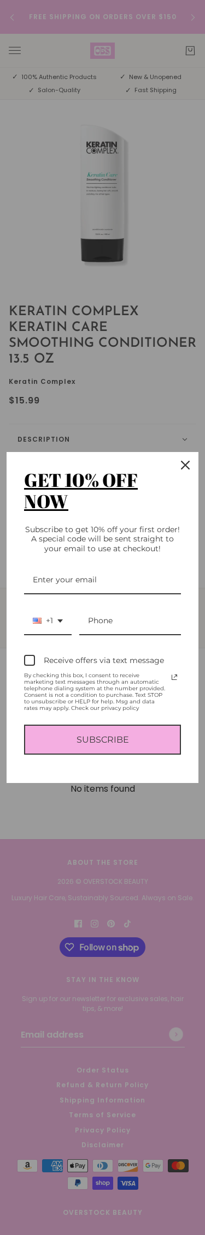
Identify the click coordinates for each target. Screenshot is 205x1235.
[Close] (185, 465)
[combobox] (48, 621)
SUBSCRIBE (103, 739)
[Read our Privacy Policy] (174, 677)
